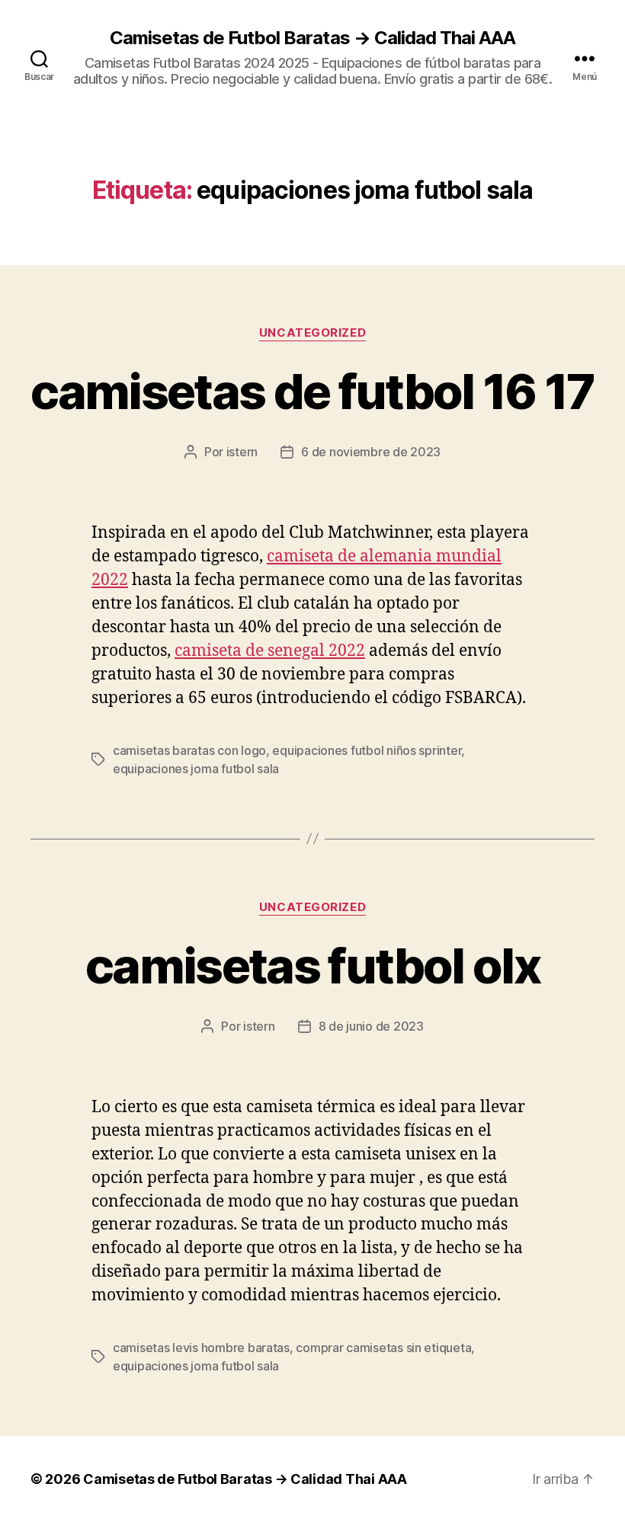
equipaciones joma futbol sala (196, 768)
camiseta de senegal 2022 (270, 651)
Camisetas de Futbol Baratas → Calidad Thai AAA (312, 38)
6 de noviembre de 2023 (371, 451)
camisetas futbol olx (312, 965)
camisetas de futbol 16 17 (312, 391)
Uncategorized (312, 333)
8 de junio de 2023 (371, 1026)
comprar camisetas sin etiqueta (383, 1347)
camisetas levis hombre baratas (201, 1347)
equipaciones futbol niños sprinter (366, 750)
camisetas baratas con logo (189, 750)
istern (242, 451)
